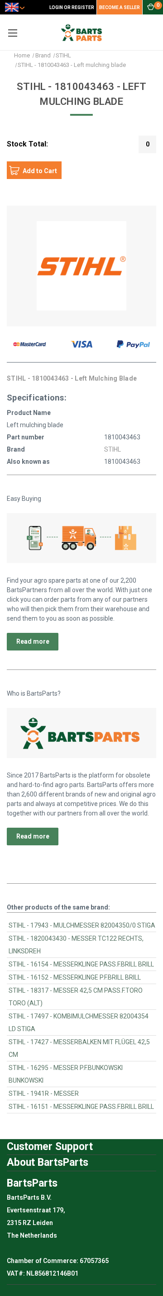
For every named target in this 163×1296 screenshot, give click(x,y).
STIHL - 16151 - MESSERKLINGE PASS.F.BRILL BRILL (81, 1106)
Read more (32, 641)
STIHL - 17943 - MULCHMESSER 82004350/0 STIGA (82, 925)
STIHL (112, 449)
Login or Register (71, 7)
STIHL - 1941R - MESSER (44, 1093)
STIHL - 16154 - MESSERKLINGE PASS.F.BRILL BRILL (81, 964)
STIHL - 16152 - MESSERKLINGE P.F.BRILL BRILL (75, 977)
